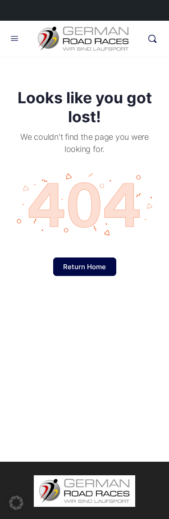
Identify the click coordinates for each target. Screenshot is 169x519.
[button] (16, 503)
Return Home (84, 266)
